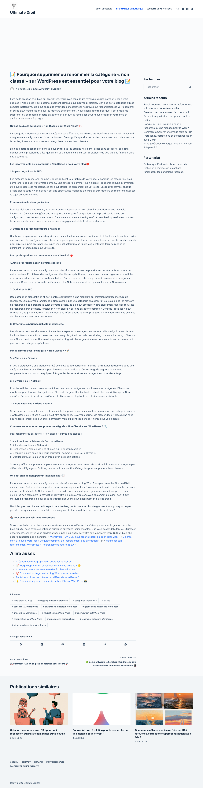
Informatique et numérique (129, 9)
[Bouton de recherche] (190, 87)
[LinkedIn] (83, 644)
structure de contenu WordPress (29, 625)
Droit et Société (104, 9)
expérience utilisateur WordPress (60, 606)
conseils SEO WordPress (25, 606)
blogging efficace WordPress (52, 600)
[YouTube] (192, 9)
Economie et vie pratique (159, 9)
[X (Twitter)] (187, 9)
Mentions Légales (55, 762)
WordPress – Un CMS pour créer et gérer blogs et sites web (84, 536)
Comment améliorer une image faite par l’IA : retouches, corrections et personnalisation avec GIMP (168, 135)
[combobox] (165, 87)
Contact (26, 762)
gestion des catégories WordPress (100, 606)
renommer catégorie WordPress (96, 619)
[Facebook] (183, 9)
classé (106, 600)
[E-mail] (62, 644)
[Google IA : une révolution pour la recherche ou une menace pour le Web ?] (101, 709)
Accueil (14, 762)
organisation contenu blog (61, 619)
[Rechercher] (178, 9)
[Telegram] (104, 644)
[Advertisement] (101, 40)
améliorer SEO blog (22, 600)
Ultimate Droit (22, 12)
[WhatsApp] (125, 644)
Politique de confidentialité (24, 766)
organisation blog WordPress (27, 619)
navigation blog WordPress (56, 613)
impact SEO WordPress (24, 613)
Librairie (38, 762)
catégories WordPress (85, 600)
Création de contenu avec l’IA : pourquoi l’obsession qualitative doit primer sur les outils (166, 116)
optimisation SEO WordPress (90, 613)
